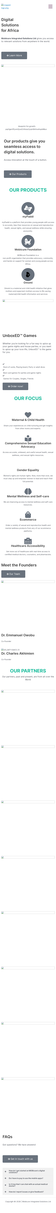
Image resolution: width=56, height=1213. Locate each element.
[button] (50, 6)
